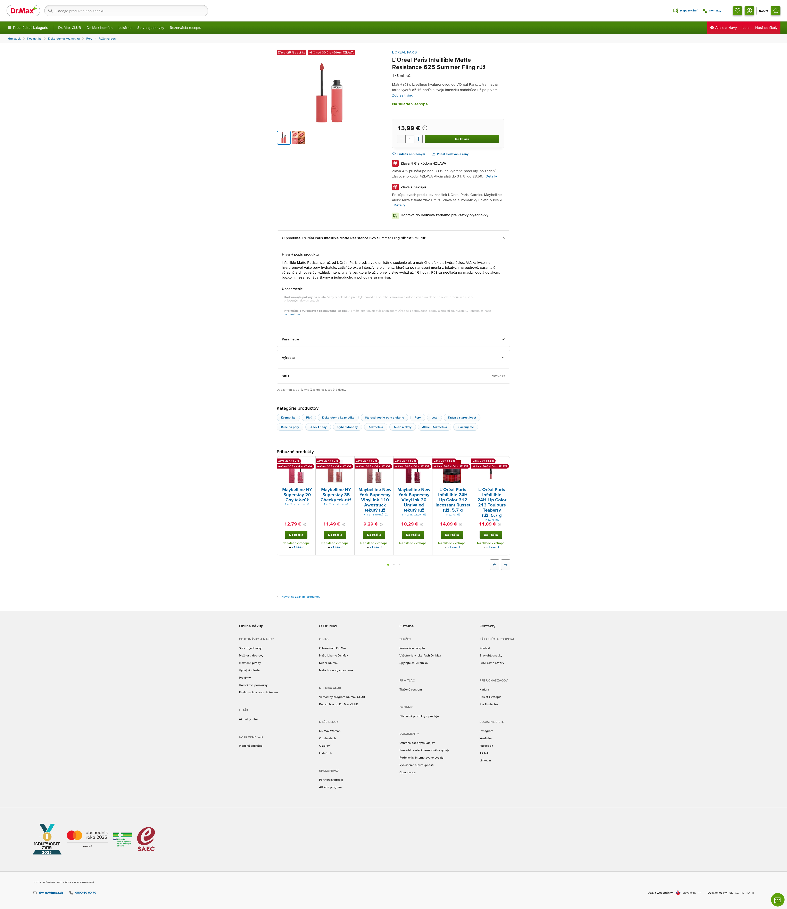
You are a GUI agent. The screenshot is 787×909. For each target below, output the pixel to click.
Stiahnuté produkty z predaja (419, 716)
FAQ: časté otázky (492, 662)
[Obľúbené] (737, 10)
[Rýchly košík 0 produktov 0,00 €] (775, 10)
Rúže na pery (290, 427)
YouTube (485, 738)
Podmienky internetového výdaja (421, 757)
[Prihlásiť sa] (749, 10)
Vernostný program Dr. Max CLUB (342, 697)
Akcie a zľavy (403, 427)
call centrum (292, 314)
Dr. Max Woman (329, 731)
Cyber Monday (347, 427)
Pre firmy (245, 677)
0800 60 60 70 (85, 892)
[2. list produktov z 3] (394, 564)
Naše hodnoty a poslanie (336, 670)
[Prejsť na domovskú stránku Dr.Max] (23, 10)
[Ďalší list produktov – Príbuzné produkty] (505, 564)
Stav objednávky (150, 27)
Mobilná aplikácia (251, 745)
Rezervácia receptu (185, 27)
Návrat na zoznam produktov (300, 596)
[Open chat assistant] (778, 900)
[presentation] (296, 471)
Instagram (486, 731)
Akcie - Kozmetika (434, 427)
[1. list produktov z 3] (388, 565)
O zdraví (324, 745)
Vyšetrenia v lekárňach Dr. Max (420, 655)
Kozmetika (288, 417)
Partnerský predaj (331, 779)
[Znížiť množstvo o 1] (401, 139)
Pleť (309, 417)
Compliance (407, 772)
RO (748, 892)
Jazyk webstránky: (660, 892)
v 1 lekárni (298, 547)
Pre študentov (489, 704)
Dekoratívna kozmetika (338, 417)
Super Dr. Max (328, 662)
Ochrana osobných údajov (417, 742)
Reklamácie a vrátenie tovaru (258, 692)
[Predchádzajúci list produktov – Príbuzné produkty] (494, 564)
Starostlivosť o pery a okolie (384, 417)
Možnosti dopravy (251, 655)
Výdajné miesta (249, 670)
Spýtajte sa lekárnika (413, 662)
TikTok (484, 753)
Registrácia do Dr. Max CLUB (338, 704)
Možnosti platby (250, 662)
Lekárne (125, 27)
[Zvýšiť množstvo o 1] (418, 139)
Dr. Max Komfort (100, 27)
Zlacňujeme (466, 427)
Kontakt (485, 648)
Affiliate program (330, 787)
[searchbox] (126, 10)
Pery (418, 417)
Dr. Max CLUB (69, 27)
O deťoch (325, 753)
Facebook (486, 745)
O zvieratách (327, 738)
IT (753, 892)
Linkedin (485, 760)
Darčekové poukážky (253, 685)
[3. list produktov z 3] (399, 564)
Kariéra (484, 689)
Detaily (491, 176)
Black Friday (318, 427)
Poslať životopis (490, 697)
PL (742, 892)
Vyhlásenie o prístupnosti (416, 765)
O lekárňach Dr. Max (332, 648)
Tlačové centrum (410, 689)
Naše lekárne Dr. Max (333, 655)
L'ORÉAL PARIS (404, 52)
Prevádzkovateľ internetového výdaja (424, 750)
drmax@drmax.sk (51, 892)
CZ (737, 892)
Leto (434, 417)
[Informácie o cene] (424, 128)
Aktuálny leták (248, 719)
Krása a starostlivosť (462, 417)
